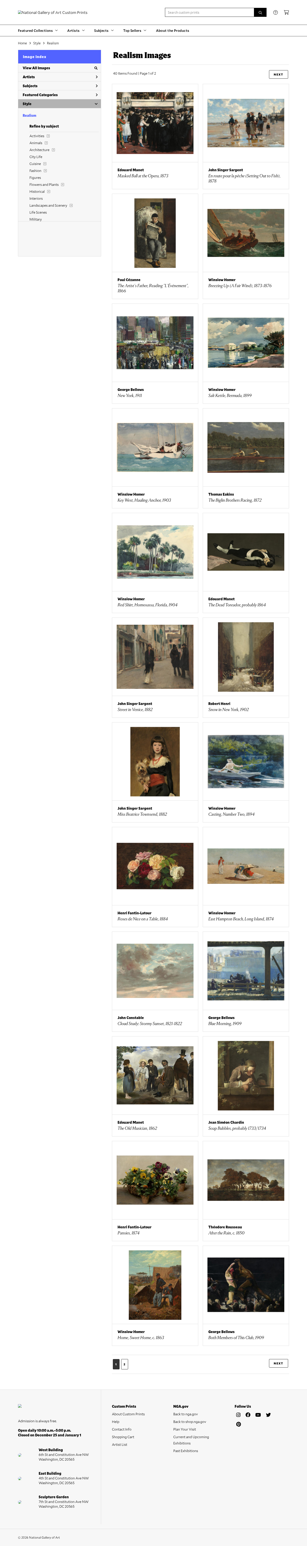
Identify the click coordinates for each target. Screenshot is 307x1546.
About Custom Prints (128, 1414)
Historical (37, 191)
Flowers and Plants (44, 184)
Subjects (30, 85)
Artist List (119, 1444)
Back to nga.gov (185, 1414)
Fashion (35, 170)
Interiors (36, 198)
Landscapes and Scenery (48, 205)
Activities (36, 135)
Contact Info (121, 1429)
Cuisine (35, 163)
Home (22, 43)
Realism (53, 43)
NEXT (278, 74)
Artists (29, 76)
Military (35, 219)
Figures (35, 177)
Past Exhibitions (185, 1450)
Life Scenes (38, 212)
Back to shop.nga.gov (189, 1421)
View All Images (36, 67)
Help (115, 1421)
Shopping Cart (123, 1436)
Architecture (39, 149)
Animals (35, 142)
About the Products (172, 30)
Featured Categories (40, 94)
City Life (35, 156)
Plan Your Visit (184, 1429)
